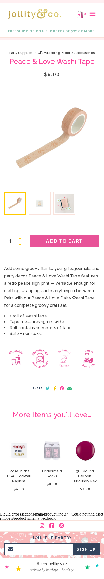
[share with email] (69, 388)
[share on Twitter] (48, 388)
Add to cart (64, 241)
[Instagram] (42, 526)
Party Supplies (21, 53)
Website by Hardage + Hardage (52, 569)
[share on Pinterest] (62, 388)
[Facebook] (51, 526)
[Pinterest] (61, 526)
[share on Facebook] (55, 388)
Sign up (86, 549)
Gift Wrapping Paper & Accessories (66, 53)
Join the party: (52, 537)
